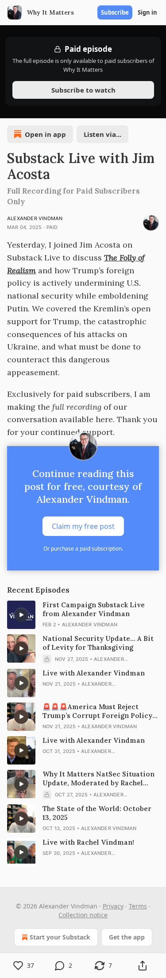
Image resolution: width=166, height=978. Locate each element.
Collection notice (83, 915)
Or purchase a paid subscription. (83, 548)
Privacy (113, 906)
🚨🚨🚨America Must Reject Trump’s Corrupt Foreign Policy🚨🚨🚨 (97, 711)
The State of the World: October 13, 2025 (96, 813)
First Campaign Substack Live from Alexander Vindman (93, 609)
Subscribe (115, 12)
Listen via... (102, 134)
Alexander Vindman (34, 218)
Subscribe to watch (83, 89)
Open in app (45, 134)
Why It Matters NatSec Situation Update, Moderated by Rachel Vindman (98, 779)
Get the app (127, 937)
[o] (21, 615)
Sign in (147, 12)
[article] (83, 615)
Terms (138, 906)
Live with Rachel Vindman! (88, 842)
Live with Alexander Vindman (93, 673)
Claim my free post (83, 526)
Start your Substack (60, 937)
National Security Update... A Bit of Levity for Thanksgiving (98, 643)
